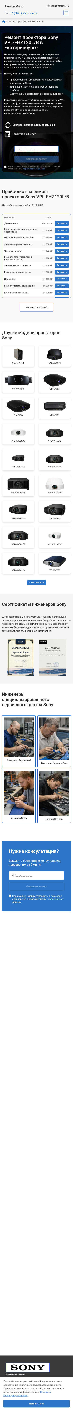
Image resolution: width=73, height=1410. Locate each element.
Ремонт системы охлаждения (19, 285)
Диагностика (11, 223)
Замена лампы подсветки (17, 265)
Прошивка (9, 279)
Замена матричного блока (18, 244)
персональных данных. (34, 169)
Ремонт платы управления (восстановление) (18, 258)
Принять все (36, 1403)
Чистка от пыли (12, 251)
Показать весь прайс (36, 307)
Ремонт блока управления (17, 272)
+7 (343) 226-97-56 (23, 13)
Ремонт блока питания (16, 292)
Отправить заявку (36, 159)
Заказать (62, 223)
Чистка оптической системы (19, 237)
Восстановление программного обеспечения (20, 230)
